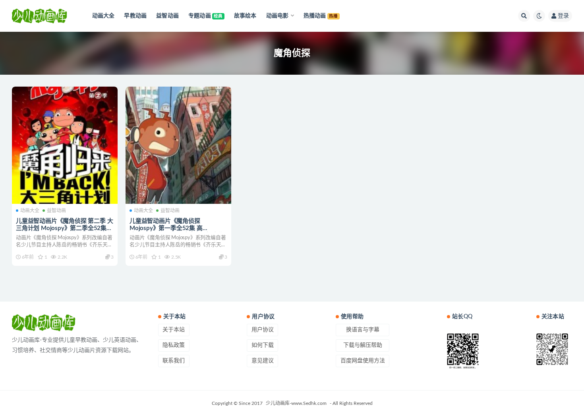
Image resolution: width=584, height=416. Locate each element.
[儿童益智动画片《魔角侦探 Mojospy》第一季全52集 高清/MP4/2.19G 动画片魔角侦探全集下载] (178, 145)
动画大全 (29, 210)
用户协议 (262, 330)
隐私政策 (173, 345)
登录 (563, 16)
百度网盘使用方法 (362, 361)
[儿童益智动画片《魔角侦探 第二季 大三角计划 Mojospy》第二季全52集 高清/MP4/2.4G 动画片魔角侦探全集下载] (65, 145)
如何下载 (262, 345)
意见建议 (262, 361)
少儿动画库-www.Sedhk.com (296, 403)
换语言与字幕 (362, 330)
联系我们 (173, 361)
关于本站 (173, 330)
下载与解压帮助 (362, 345)
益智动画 (56, 210)
